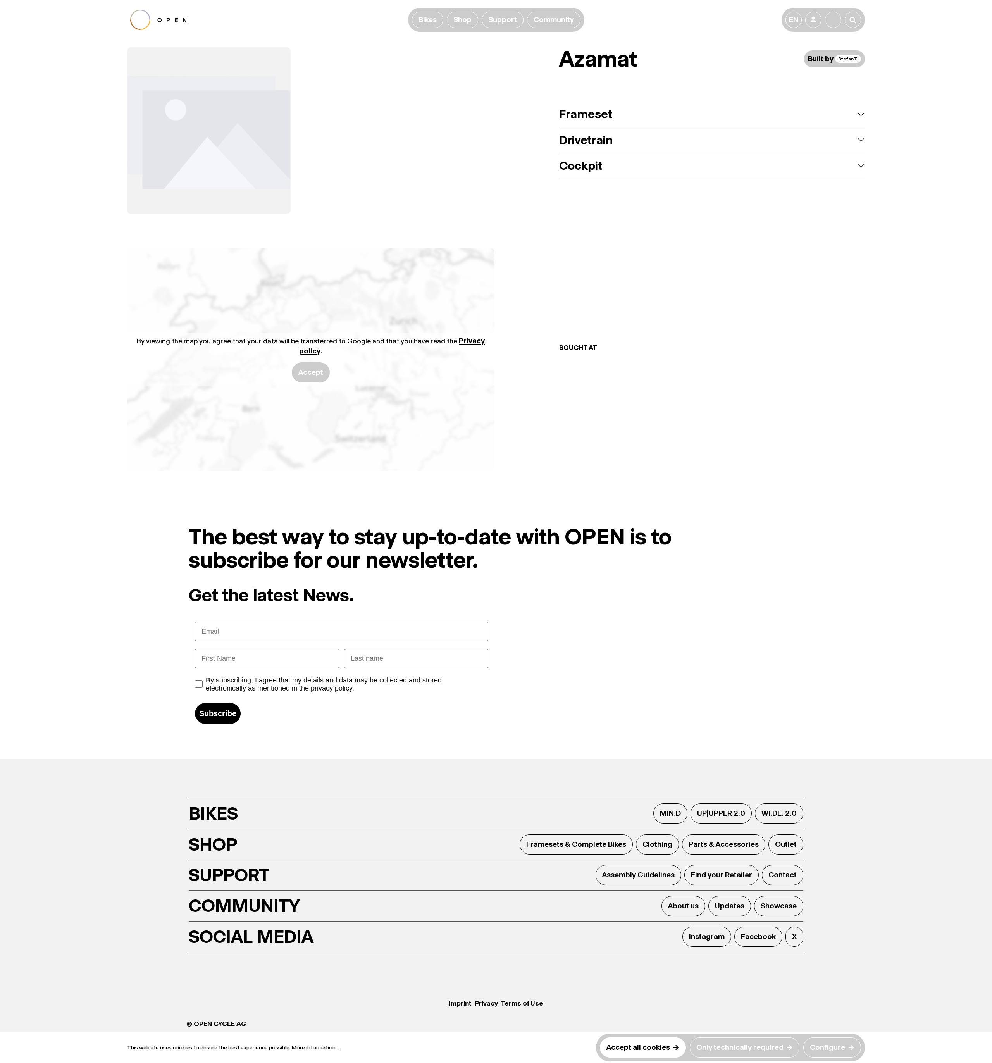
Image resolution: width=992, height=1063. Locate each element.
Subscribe (217, 713)
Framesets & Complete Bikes (576, 844)
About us (683, 905)
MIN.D (670, 813)
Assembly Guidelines (638, 874)
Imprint (460, 1003)
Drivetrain (586, 140)
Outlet (786, 844)
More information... (316, 1047)
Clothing (657, 844)
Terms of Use (522, 1003)
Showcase (779, 905)
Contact (782, 874)
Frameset (585, 114)
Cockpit (580, 166)
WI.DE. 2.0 (779, 813)
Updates (729, 905)
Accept (310, 372)
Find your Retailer (721, 874)
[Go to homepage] (267, 20)
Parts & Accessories (724, 844)
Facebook (758, 936)
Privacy (486, 1003)
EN (793, 19)
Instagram (707, 936)
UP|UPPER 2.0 (721, 813)
